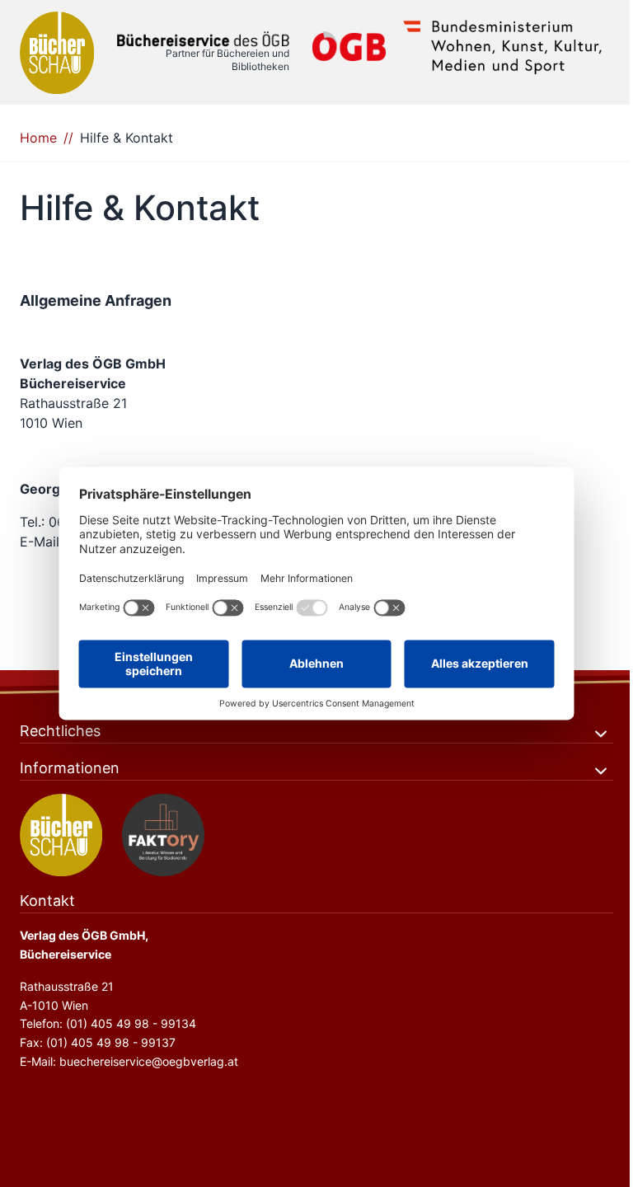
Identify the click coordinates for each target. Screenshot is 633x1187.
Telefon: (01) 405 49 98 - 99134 (108, 1023)
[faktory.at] (163, 835)
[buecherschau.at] (61, 835)
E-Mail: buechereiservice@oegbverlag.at (129, 1061)
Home (38, 137)
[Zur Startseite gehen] (203, 39)
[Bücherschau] (57, 53)
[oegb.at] (349, 46)
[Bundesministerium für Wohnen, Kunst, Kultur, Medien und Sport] (502, 46)
